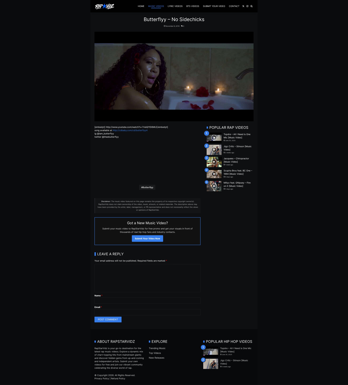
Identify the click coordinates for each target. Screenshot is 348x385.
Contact (234, 6)
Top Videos (155, 353)
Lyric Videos (175, 6)
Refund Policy (118, 378)
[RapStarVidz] (104, 6)
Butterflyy (148, 187)
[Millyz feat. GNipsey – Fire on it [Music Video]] (214, 186)
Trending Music (157, 348)
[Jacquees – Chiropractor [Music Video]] (214, 162)
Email (98, 307)
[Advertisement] (147, 161)
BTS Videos (192, 6)
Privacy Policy (101, 378)
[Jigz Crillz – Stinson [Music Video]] (214, 150)
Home (141, 6)
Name (98, 295)
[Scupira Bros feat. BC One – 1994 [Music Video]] (214, 174)
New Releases (156, 357)
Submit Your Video (214, 6)
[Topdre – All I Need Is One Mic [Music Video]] (214, 138)
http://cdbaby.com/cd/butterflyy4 (130, 130)
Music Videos (156, 6)
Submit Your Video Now (147, 238)
